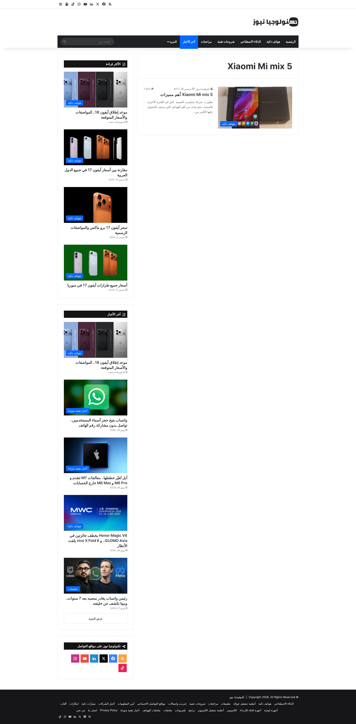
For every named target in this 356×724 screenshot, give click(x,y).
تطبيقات (226, 703)
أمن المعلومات (126, 703)
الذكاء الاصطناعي (250, 41)
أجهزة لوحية (271, 710)
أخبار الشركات (106, 703)
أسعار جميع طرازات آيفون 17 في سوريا (97, 285)
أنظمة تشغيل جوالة (244, 703)
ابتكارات (74, 703)
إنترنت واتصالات (177, 703)
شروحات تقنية (226, 41)
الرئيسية (291, 41)
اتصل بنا (92, 710)
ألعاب (63, 703)
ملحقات (167, 710)
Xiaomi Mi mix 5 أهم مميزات (186, 94)
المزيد (173, 41)
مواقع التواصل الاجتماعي (151, 703)
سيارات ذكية (89, 703)
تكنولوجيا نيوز (203, 88)
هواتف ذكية (273, 41)
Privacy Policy (108, 710)
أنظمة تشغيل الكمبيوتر (211, 710)
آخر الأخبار (189, 41)
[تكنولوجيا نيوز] (276, 22)
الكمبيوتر (232, 710)
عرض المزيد (96, 618)
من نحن (80, 710)
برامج (192, 710)
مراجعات (206, 41)
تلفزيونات (180, 710)
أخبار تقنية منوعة (129, 710)
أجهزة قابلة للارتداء (250, 710)
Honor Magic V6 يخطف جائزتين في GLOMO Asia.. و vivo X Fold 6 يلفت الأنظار (97, 540)
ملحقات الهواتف (151, 710)
